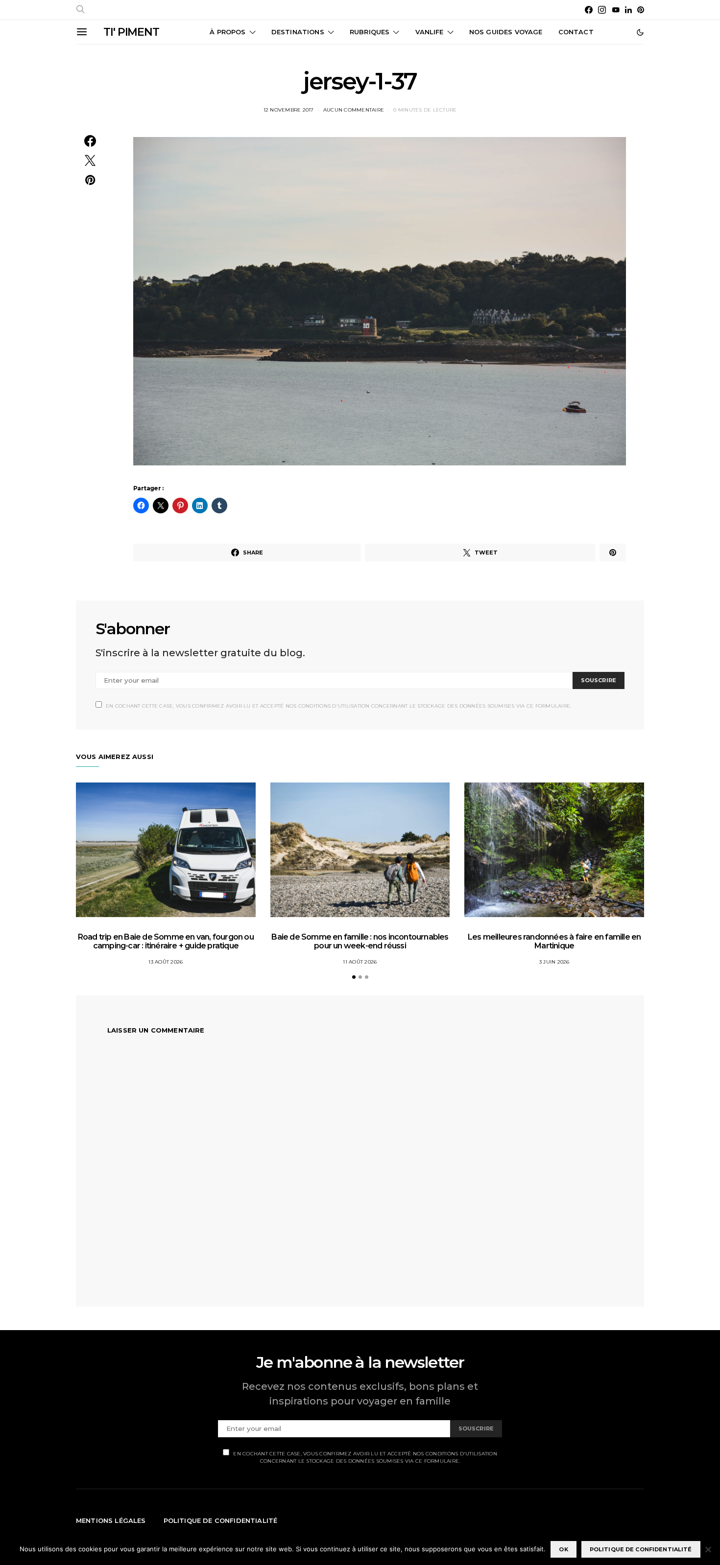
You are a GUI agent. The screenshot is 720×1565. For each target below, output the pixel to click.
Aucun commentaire (353, 110)
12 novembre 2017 (289, 110)
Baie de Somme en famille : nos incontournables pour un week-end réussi (359, 941)
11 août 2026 (360, 962)
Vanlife (429, 32)
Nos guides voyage (506, 32)
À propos (227, 32)
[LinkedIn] (628, 10)
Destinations (297, 32)
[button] (640, 32)
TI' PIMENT (131, 32)
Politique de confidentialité (221, 1520)
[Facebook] (589, 10)
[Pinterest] (640, 10)
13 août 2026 (165, 962)
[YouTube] (616, 10)
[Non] (708, 1549)
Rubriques (369, 32)
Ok (563, 1549)
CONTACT (576, 32)
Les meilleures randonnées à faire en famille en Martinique (554, 941)
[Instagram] (602, 10)
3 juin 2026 (554, 962)
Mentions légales (111, 1520)
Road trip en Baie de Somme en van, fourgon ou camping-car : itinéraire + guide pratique (166, 941)
